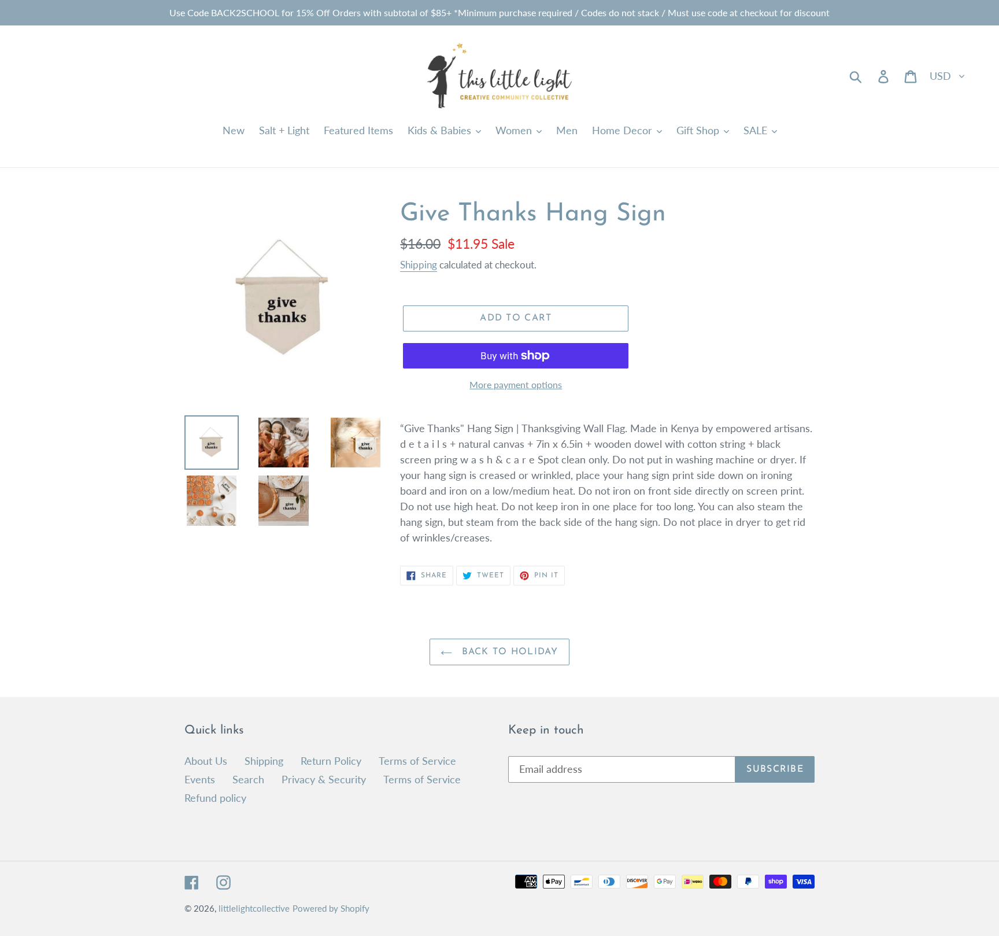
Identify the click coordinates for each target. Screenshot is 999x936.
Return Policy (331, 760)
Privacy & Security (324, 779)
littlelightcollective (254, 908)
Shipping (418, 265)
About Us (205, 760)
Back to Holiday (508, 652)
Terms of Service (417, 760)
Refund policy (215, 797)
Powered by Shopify (331, 908)
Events (199, 779)
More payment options (515, 384)
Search (248, 779)
